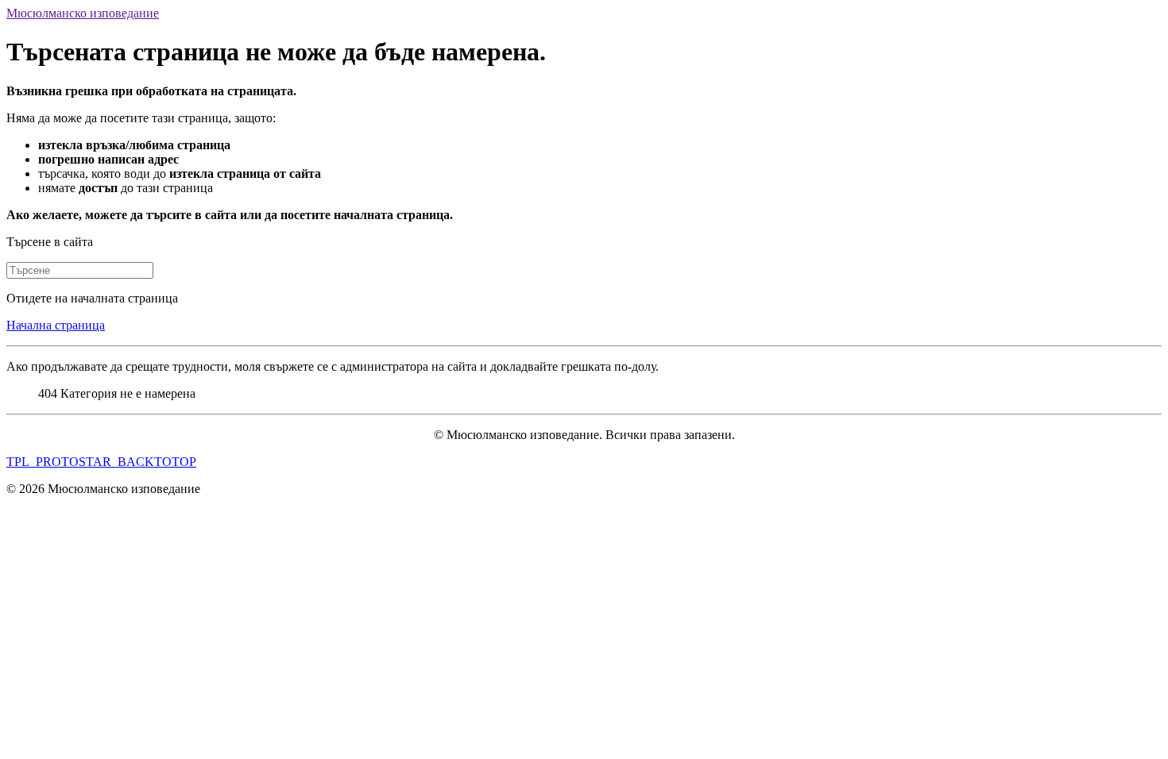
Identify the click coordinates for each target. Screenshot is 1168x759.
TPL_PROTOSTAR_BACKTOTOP (101, 461)
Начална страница (55, 325)
